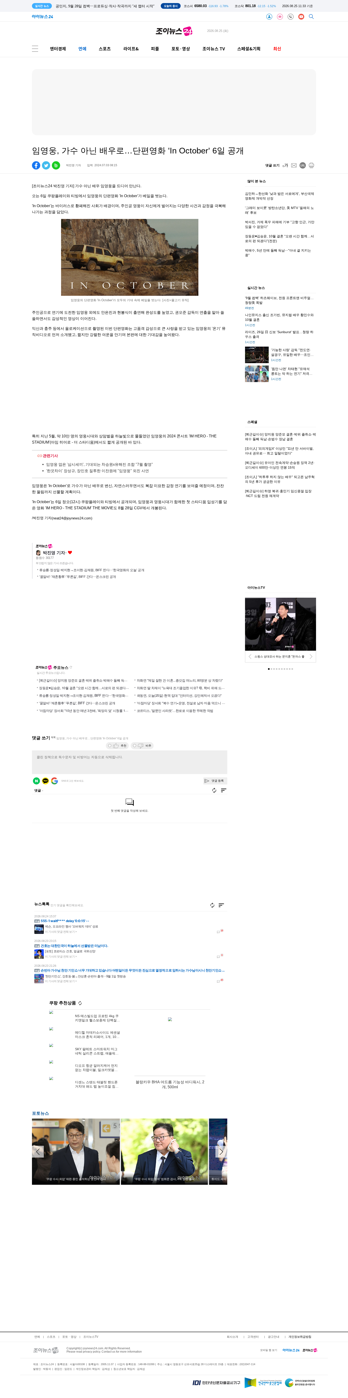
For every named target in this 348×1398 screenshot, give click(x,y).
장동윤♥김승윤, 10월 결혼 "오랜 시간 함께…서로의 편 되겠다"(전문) (87, 687)
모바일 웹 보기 (268, 1350)
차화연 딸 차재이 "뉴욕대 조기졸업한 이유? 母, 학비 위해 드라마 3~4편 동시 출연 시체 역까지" (203, 687)
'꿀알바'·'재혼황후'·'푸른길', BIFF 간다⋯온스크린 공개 (77, 577)
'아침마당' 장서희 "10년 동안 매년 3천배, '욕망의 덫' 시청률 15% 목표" (88, 710)
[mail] (294, 165)
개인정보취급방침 (300, 1336)
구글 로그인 (54, 780)
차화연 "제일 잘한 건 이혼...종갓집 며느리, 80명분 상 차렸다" (180, 680)
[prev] (250, 656)
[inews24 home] (291, 1350)
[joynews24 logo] (174, 31)
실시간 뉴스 (256, 288)
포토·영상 (180, 48)
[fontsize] (285, 165)
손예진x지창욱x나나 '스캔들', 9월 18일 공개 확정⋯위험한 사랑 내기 (109, 6)
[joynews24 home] (310, 1350)
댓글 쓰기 (272, 165)
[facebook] (36, 165)
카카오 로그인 (45, 780)
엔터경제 (58, 48)
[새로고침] (212, 905)
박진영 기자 (54, 552)
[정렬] (221, 905)
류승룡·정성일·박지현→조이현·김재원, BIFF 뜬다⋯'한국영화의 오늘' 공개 (91, 570)
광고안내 (273, 1336)
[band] (56, 165)
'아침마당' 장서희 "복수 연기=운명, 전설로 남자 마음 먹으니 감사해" (184, 703)
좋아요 (70, 552)
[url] (302, 165)
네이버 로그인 (36, 780)
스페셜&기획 (249, 48)
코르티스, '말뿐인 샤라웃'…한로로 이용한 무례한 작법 (175, 710)
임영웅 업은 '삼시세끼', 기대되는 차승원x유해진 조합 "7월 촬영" (99, 464)
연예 (82, 48)
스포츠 (105, 48)
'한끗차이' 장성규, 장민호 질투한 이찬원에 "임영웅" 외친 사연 (97, 471)
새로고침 (71, 667)
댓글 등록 (218, 780)
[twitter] (46, 165)
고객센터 (253, 1336)
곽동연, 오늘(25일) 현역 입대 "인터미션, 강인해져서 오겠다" (179, 695)
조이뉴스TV (90, 1336)
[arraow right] (221, 1152)
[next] (311, 656)
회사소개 (232, 1336)
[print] (311, 165)
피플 (155, 48)
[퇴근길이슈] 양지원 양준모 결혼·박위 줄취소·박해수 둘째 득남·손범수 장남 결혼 (95, 680)
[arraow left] (38, 1152)
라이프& (131, 48)
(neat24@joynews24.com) (72, 518)
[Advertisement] (77, 624)
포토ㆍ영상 (69, 1336)
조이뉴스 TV (213, 48)
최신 (277, 48)
